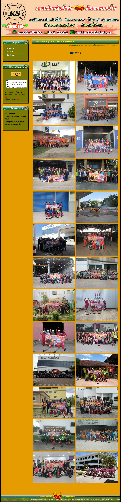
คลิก (6, 97)
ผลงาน (9, 52)
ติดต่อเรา (10, 55)
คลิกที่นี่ (19, 99)
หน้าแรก (10, 48)
